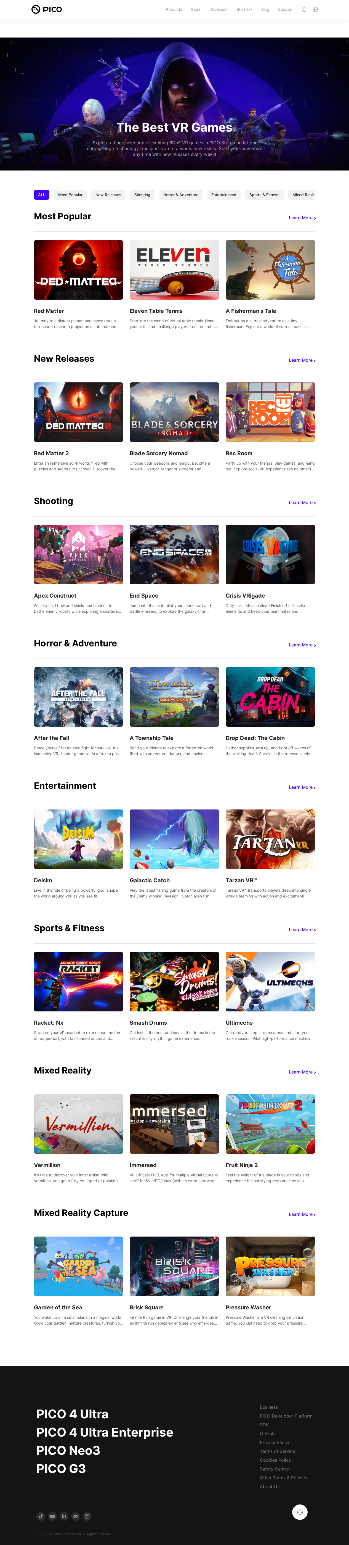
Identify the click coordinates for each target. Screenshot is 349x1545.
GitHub (267, 1433)
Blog (265, 9)
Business (244, 9)
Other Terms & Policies (283, 1477)
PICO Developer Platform (286, 1416)
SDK (264, 1424)
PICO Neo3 (68, 1450)
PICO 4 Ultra (72, 1414)
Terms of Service (277, 1451)
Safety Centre (274, 1469)
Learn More (301, 217)
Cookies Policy (275, 1460)
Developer (218, 9)
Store (196, 9)
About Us (269, 1486)
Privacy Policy (274, 1442)
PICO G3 (61, 1468)
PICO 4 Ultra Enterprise (104, 1432)
